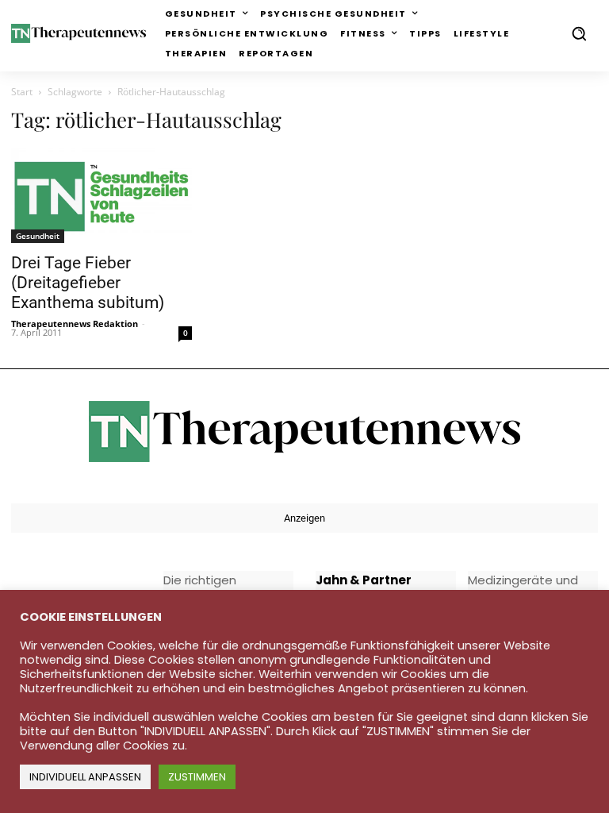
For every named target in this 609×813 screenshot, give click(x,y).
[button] (579, 33)
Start (22, 91)
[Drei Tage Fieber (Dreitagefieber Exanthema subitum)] (101, 196)
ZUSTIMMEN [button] (197, 776)
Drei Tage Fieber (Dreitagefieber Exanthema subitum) (87, 282)
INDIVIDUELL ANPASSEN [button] (85, 776)
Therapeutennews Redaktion (74, 323)
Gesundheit (37, 235)
